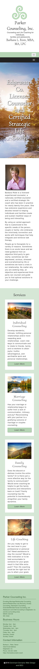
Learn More (19, 363)
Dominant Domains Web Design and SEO (22, 663)
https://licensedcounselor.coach (13, 653)
